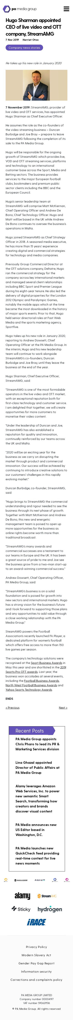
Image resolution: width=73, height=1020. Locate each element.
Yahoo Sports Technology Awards (29, 689)
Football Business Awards (41, 680)
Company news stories (24, 47)
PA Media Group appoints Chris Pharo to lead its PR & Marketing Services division (37, 744)
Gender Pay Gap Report (37, 963)
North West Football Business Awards (31, 685)
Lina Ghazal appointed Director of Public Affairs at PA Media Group (38, 767)
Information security (36, 971)
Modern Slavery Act (36, 955)
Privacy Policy (36, 947)
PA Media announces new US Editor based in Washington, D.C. (36, 830)
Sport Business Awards (46, 662)
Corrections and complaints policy (36, 979)
